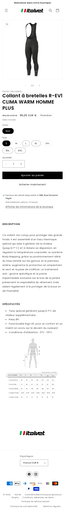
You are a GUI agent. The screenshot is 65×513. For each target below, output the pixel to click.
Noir (8, 131)
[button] (6, 10)
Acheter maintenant (32, 184)
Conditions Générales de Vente (37, 497)
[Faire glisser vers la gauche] (25, 85)
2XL (49, 144)
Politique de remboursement (36, 501)
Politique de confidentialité (23, 506)
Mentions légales (52, 506)
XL (36, 143)
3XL (8, 150)
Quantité (7, 157)
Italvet (18, 494)
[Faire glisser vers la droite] (39, 85)
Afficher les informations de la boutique (29, 206)
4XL (20, 150)
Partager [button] (11, 411)
